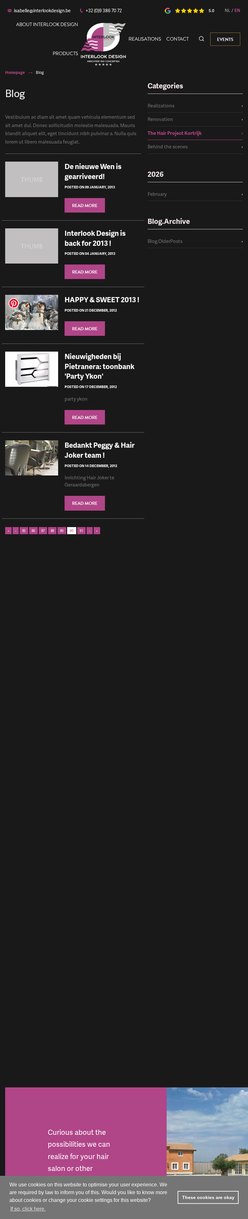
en (237, 10)
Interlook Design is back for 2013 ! (95, 238)
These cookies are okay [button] (208, 1197)
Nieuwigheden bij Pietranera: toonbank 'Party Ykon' (99, 366)
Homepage (15, 72)
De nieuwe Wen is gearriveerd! (93, 171)
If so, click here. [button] (28, 1209)
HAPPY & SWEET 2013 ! (102, 300)
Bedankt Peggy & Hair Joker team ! (100, 450)
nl (227, 10)
